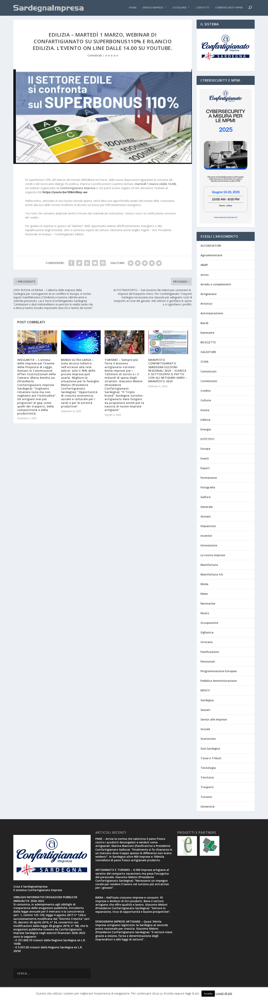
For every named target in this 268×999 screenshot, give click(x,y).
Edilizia (205, 420)
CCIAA (204, 361)
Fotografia (208, 487)
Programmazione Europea (219, 671)
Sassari (205, 710)
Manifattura (209, 565)
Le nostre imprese (213, 555)
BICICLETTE (208, 342)
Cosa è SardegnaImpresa (30, 886)
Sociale (205, 729)
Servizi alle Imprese (214, 719)
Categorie (179, 7)
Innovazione (209, 545)
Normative (208, 603)
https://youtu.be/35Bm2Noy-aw (65, 192)
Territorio (207, 777)
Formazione (209, 478)
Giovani (206, 516)
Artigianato (209, 294)
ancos (205, 275)
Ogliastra (207, 632)
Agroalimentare (211, 255)
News (204, 594)
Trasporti (207, 787)
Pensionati (208, 661)
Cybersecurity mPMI (229, 7)
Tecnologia (208, 768)
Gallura (206, 497)
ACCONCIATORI (211, 245)
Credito (206, 390)
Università (207, 806)
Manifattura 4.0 (212, 574)
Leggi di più (224, 993)
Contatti (202, 7)
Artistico (206, 303)
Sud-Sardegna (210, 748)
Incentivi (206, 536)
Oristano (207, 642)
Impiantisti (208, 526)
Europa (205, 448)
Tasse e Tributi (211, 758)
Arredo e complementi (216, 284)
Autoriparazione (212, 313)
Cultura (206, 400)
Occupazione (209, 623)
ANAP (204, 265)
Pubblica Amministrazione (219, 681)
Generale (207, 507)
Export (205, 468)
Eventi (205, 458)
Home (133, 7)
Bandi (204, 323)
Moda (204, 584)
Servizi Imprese (152, 7)
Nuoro (205, 613)
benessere (207, 333)
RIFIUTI (205, 690)
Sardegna (207, 700)
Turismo (206, 797)
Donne (205, 410)
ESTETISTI (207, 439)
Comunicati (95, 55)
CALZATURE (208, 352)
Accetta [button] (208, 993)
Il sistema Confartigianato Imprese (37, 890)
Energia (206, 429)
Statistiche (208, 739)
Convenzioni (209, 381)
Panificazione (210, 652)
